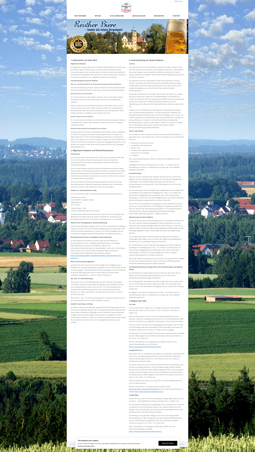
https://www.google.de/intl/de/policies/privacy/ (145, 431)
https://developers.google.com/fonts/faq (143, 389)
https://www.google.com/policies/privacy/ (149, 392)
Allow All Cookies (168, 443)
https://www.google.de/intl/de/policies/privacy (145, 347)
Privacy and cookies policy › (86, 446)
